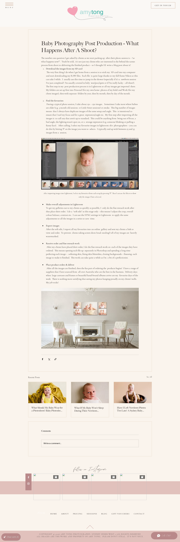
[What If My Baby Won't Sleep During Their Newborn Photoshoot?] (90, 392)
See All (149, 377)
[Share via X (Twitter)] (49, 359)
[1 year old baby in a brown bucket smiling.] (133, 392)
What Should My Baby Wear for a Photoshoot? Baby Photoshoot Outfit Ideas (47, 409)
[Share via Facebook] (42, 359)
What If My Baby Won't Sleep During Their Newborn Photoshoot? (89, 409)
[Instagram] (28, 483)
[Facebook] (28, 477)
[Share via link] (55, 359)
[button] (9, 4)
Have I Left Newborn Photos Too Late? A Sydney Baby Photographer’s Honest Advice (132, 409)
